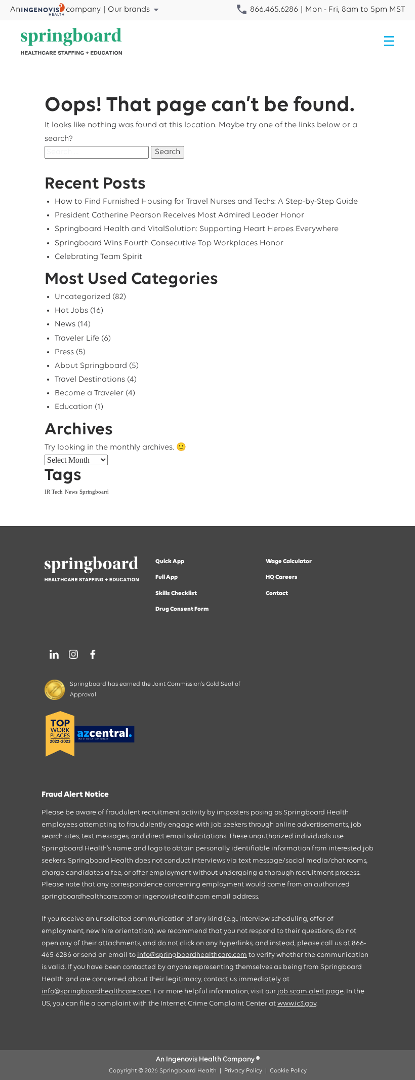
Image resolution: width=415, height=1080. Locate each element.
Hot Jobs (71, 311)
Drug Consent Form (182, 609)
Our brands (129, 10)
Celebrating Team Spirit (98, 257)
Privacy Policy (243, 1071)
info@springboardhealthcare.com (192, 955)
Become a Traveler (89, 393)
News (65, 324)
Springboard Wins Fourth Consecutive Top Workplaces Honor (169, 243)
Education (74, 407)
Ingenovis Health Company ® (213, 1059)
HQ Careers (282, 577)
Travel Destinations (90, 380)
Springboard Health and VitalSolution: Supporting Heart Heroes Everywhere (197, 229)
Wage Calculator (289, 561)
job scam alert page (310, 991)
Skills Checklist (176, 593)
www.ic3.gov (296, 1004)
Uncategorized (82, 297)
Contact (277, 593)
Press (64, 352)
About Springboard (91, 366)
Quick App (169, 561)
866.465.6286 (273, 10)
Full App (166, 577)
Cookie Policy (288, 1071)
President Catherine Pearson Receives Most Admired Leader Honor (179, 215)
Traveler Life (77, 338)
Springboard (94, 492)
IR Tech (54, 492)
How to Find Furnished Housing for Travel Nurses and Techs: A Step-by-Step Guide (206, 202)
